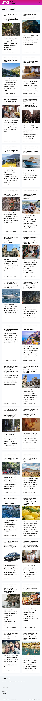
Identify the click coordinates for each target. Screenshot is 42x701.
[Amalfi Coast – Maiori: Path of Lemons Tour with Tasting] (31, 513)
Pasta (33, 57)
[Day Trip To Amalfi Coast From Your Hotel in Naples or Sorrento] (31, 381)
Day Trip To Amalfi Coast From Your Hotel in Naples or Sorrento (30, 371)
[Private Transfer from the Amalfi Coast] (11, 647)
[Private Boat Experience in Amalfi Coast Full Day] (11, 204)
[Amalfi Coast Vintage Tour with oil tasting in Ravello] (11, 160)
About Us (23, 681)
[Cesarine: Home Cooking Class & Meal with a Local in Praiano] (31, 556)
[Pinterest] (7, 678)
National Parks (15, 409)
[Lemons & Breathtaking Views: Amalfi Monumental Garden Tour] (11, 29)
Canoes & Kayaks (29, 282)
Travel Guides (17, 681)
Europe (8, 14)
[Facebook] (2, 678)
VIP (37, 191)
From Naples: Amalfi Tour (30, 18)
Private (27, 100)
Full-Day (5, 191)
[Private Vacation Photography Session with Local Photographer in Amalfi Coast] (11, 601)
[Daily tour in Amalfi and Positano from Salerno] (11, 511)
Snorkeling (25, 283)
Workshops (31, 410)
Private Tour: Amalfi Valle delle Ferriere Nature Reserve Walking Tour (10, 415)
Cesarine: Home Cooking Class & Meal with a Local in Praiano (30, 546)
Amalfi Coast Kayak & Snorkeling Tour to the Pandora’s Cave (29, 287)
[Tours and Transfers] (31, 338)
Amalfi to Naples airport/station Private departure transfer (10, 546)
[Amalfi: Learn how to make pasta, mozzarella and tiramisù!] (31, 72)
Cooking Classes (29, 237)
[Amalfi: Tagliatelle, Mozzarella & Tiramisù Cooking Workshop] (31, 424)
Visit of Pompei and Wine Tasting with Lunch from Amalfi (30, 460)
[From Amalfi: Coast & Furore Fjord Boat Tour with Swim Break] (31, 648)
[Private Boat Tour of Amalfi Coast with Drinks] (11, 296)
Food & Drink (31, 498)
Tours (5, 15)
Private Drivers (31, 100)
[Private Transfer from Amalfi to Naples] (11, 250)
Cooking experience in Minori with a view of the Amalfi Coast (29, 242)
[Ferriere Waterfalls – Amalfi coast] (11, 70)
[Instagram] (5, 678)
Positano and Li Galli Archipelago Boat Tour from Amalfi (11, 371)
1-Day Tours (25, 366)
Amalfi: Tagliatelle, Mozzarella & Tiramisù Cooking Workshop (29, 414)
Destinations (4, 681)
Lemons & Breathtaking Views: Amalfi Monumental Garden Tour (11, 19)
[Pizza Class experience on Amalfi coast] (31, 598)
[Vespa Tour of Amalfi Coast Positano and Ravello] (11, 468)
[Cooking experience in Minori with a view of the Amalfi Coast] (31, 252)
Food (10, 325)
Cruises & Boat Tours (10, 190)
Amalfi (5, 14)
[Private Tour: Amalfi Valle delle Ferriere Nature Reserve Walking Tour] (11, 425)
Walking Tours (10, 326)
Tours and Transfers (28, 329)
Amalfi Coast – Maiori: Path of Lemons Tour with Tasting (30, 503)
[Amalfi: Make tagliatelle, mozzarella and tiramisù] (11, 111)
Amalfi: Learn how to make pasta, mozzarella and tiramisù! (30, 63)
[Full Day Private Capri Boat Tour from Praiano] (31, 161)
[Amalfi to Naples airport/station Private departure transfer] (11, 556)
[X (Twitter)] (4, 678)
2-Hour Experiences (27, 99)
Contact (4, 693)
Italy (10, 14)
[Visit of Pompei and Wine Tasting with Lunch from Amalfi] (31, 470)
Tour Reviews (14, 14)
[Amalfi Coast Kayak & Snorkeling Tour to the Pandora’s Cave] (31, 297)
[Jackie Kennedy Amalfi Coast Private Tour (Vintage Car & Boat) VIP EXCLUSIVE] (31, 207)
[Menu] (39, 2)
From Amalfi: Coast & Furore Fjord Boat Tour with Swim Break (30, 638)
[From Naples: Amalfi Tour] (31, 26)
